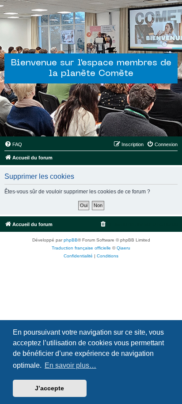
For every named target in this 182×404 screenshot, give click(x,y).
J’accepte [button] (49, 388)
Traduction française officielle (81, 247)
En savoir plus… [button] (70, 365)
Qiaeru (123, 247)
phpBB (71, 240)
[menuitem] (13, 144)
